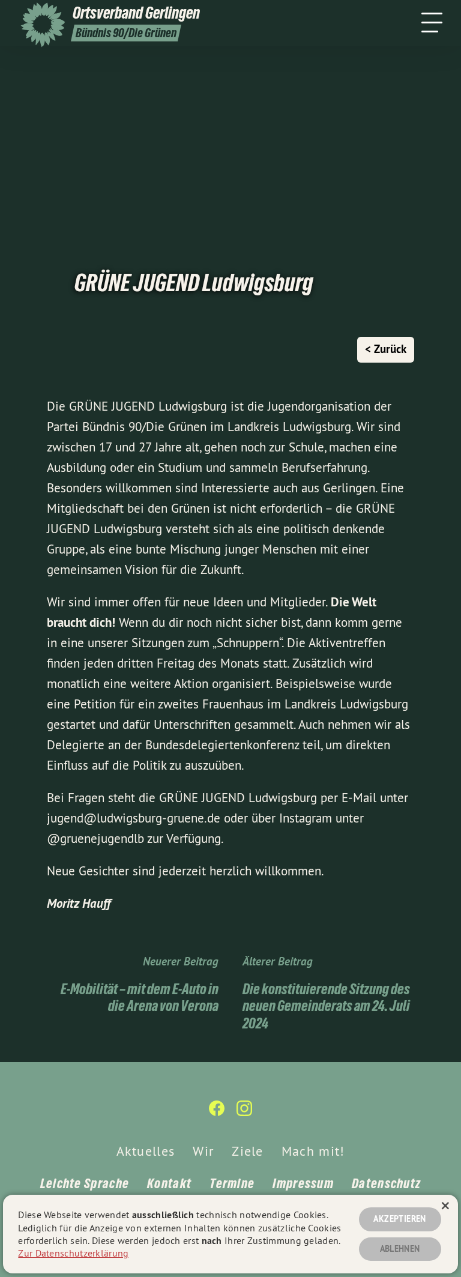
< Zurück (385, 349)
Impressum (303, 1183)
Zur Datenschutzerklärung (73, 1253)
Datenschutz (386, 1183)
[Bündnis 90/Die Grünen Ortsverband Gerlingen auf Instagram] (244, 1113)
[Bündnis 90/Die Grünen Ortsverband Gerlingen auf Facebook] (216, 1113)
